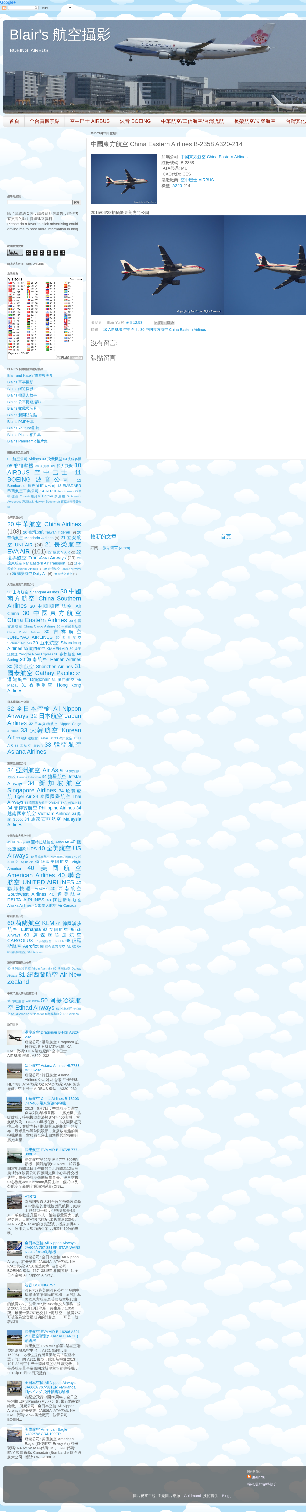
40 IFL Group (16, 842)
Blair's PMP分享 (20, 422)
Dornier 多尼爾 (53, 496)
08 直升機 (42, 466)
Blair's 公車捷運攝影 (24, 402)
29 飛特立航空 (62, 574)
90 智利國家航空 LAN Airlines (59, 1013)
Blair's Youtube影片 (23, 428)
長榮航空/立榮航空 (255, 121)
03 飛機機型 (52, 459)
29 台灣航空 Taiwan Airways (62, 568)
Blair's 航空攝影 (60, 34)
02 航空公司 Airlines (24, 459)
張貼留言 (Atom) (116, 548)
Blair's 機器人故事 (22, 395)
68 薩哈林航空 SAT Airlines (24, 952)
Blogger (228, 1496)
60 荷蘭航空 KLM (30, 923)
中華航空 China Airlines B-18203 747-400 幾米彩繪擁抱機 (52, 1101)
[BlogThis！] (160, 323)
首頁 (14, 121)
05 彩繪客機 (20, 465)
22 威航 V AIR (59, 552)
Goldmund (192, 1496)
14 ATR (46, 491)
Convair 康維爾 (30, 496)
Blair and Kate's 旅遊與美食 (30, 375)
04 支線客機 (72, 459)
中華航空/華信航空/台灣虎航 (192, 121)
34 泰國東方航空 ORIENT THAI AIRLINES (53, 802)
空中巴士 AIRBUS (90, 121)
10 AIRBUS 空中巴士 (120, 329)
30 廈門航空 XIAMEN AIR (46, 649)
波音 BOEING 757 (40, 1285)
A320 (177, 185)
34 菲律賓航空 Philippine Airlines (41, 807)
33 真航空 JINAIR (29, 745)
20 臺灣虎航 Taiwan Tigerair (46, 532)
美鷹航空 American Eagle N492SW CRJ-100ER (46, 1431)
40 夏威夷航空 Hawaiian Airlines (51, 856)
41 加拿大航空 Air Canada (54, 905)
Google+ (8, 2)
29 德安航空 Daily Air (29, 574)
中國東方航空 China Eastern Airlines (214, 156)
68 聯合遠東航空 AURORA (60, 946)
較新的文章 (104, 536)
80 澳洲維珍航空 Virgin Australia (29, 968)
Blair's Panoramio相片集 (27, 441)
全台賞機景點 (45, 121)
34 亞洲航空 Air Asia (35, 770)
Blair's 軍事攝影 (20, 382)
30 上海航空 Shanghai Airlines (33, 592)
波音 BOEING (135, 121)
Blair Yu (258, 1477)
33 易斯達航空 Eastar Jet (34, 738)
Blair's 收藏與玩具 (22, 408)
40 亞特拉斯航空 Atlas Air (47, 842)
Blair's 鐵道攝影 (20, 389)
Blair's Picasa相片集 (24, 435)
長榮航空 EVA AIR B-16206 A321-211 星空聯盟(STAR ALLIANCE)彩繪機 (53, 1336)
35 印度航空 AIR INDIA (23, 1001)
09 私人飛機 (62, 466)
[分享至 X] (164, 323)
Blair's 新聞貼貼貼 (22, 415)
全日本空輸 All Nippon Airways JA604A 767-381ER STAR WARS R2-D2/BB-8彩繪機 (53, 1247)
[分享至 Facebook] (168, 323)
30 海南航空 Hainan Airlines (50, 659)
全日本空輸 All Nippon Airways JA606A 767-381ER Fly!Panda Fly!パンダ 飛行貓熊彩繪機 (50, 1387)
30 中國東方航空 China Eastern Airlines (173, 329)
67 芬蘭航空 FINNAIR (49, 941)
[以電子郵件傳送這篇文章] (156, 323)
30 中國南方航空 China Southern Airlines (44, 598)
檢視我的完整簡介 (262, 1484)
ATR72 (30, 1196)
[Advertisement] (226, 496)
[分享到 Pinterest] (172, 323)
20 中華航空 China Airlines (44, 524)
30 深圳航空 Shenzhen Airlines (40, 666)
